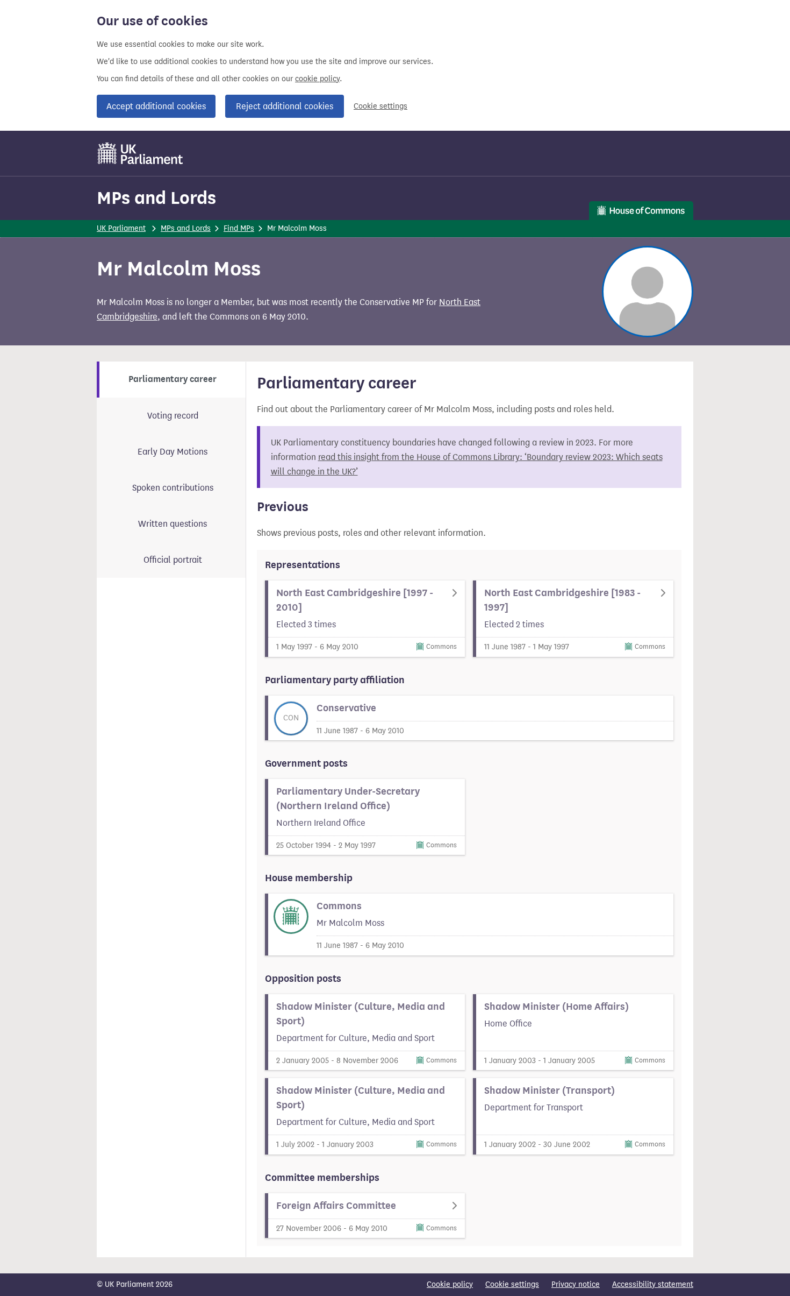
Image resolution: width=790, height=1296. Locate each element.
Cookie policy (450, 1284)
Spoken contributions (172, 488)
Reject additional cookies (284, 106)
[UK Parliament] (140, 153)
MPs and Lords (156, 198)
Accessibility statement (652, 1284)
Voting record (172, 415)
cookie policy (317, 78)
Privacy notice (575, 1284)
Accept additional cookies (156, 106)
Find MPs (239, 228)
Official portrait (172, 560)
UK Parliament (121, 228)
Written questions (172, 524)
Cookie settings (380, 106)
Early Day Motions (172, 452)
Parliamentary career (172, 379)
